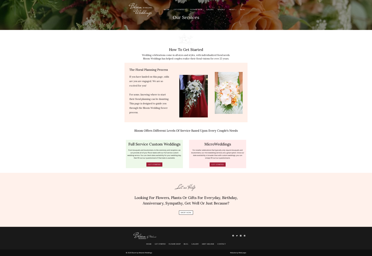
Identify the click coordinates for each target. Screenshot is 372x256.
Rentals (221, 9)
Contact (221, 244)
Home (166, 9)
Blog (242, 9)
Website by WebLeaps (238, 253)
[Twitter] (237, 235)
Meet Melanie (208, 244)
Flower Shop (196, 9)
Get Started (160, 244)
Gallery (210, 9)
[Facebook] (233, 235)
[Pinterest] (244, 235)
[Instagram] (240, 235)
